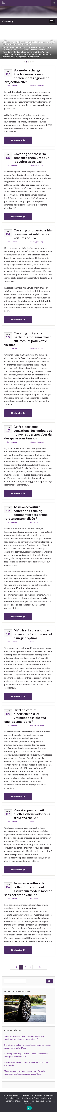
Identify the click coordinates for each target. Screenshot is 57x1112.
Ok (29, 1108)
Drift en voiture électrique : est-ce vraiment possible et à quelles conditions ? (25, 715)
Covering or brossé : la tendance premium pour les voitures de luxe (31, 157)
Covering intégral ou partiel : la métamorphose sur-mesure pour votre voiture (27, 339)
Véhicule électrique (37, 86)
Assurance (34, 522)
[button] (5, 42)
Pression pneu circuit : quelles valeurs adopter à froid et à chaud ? (32, 814)
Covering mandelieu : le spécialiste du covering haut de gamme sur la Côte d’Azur (28, 43)
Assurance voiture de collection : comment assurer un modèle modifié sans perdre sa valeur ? (28, 889)
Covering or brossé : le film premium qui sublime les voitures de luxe (33, 234)
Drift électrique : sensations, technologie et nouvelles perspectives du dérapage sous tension (28, 432)
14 (40, 967)
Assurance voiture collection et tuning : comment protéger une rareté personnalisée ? (26, 512)
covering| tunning (36, 165)
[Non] (53, 1102)
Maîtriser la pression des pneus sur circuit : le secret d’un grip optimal (33, 634)
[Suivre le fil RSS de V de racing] (3, 2)
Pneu (32, 642)
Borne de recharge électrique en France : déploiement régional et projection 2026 (26, 76)
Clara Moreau (12, 86)
